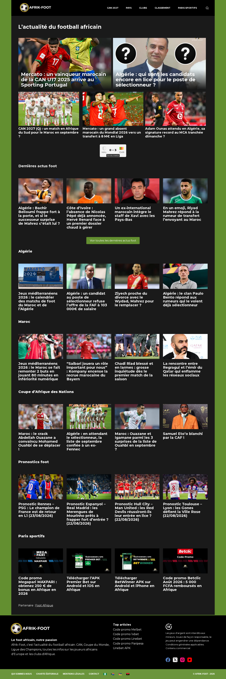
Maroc (24, 321)
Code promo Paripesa (128, 643)
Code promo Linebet (127, 638)
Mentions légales (73, 674)
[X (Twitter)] (175, 660)
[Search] (207, 8)
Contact (94, 674)
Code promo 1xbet (126, 634)
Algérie (25, 251)
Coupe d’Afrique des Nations (46, 392)
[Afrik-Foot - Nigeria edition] (105, 674)
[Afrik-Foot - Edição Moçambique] (120, 674)
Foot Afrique (44, 605)
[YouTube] (189, 660)
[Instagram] (182, 660)
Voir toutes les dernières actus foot (113, 240)
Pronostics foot (33, 462)
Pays (129, 8)
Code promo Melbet (127, 629)
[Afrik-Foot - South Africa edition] (113, 674)
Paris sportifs (187, 8)
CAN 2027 (112, 8)
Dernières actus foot (37, 166)
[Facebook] (168, 660)
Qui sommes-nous (21, 674)
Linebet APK (121, 648)
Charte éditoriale (47, 674)
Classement (162, 8)
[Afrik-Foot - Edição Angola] (128, 674)
